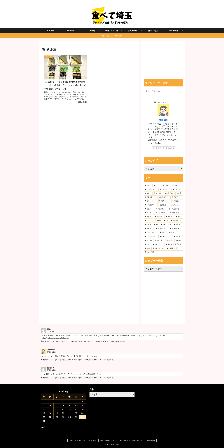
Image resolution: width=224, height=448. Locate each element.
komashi (163, 119)
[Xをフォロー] (153, 147)
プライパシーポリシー (77, 441)
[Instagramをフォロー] (159, 147)
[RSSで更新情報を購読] (173, 147)
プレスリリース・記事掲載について (132, 441)
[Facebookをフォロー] (156, 147)
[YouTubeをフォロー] (163, 147)
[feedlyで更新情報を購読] (170, 147)
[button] (180, 91)
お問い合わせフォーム (108, 441)
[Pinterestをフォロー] (166, 147)
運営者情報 (151, 441)
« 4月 (43, 427)
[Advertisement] (89, 127)
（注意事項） (92, 441)
